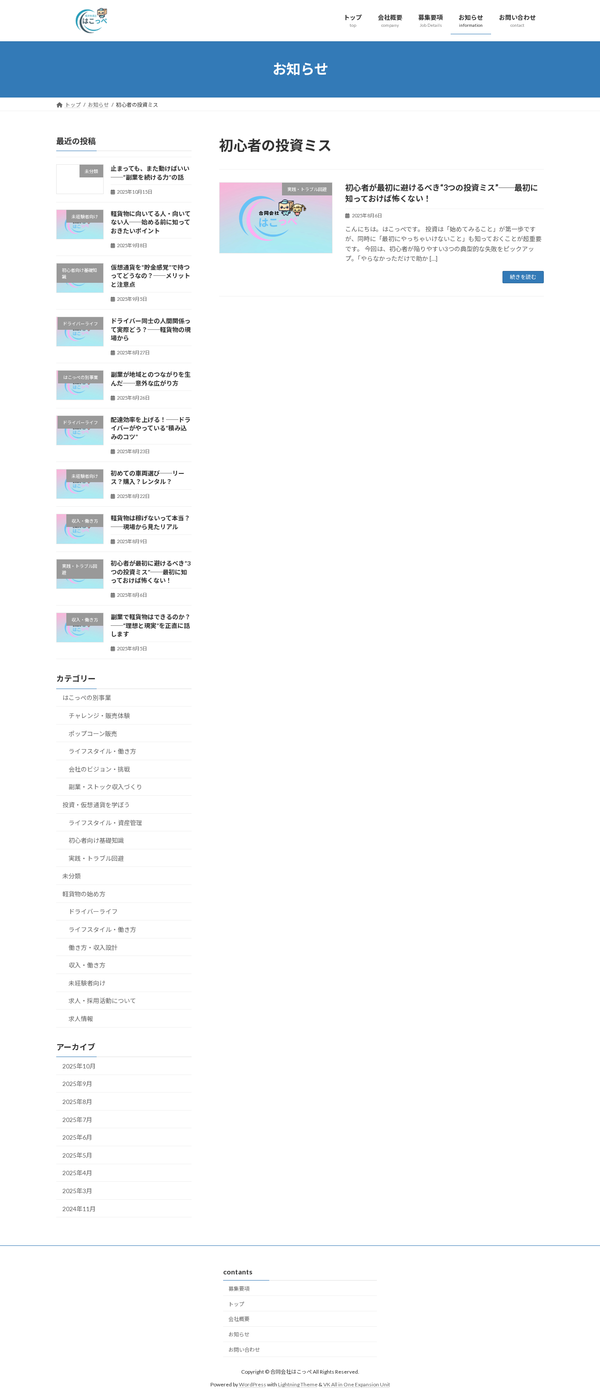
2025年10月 (79, 1065)
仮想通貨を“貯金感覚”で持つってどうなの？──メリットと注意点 (150, 275)
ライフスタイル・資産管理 (105, 822)
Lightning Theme (298, 1384)
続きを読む (523, 277)
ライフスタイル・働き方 (102, 751)
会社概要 (238, 1319)
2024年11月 (79, 1208)
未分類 (71, 876)
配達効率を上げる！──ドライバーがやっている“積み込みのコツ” (151, 427)
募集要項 (238, 1288)
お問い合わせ (244, 1349)
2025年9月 (77, 1083)
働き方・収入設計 (93, 947)
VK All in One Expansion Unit (356, 1384)
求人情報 (81, 1018)
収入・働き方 (87, 965)
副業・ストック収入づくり (105, 786)
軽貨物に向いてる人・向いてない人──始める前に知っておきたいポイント (151, 221)
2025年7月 (77, 1119)
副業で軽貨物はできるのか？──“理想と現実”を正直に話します (151, 625)
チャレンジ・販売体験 (99, 715)
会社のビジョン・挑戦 (99, 768)
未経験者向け (87, 982)
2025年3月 (77, 1190)
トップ (236, 1304)
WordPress (252, 1384)
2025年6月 (77, 1137)
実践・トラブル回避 (96, 858)
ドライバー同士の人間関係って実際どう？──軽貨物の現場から (151, 329)
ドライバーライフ (93, 911)
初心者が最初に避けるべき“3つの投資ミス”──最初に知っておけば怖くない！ (151, 571)
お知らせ (238, 1334)
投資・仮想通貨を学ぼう (96, 804)
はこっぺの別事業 (86, 697)
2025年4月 (77, 1172)
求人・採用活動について (102, 1000)
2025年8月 (77, 1101)
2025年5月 (77, 1154)
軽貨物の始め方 (83, 893)
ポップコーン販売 (93, 733)
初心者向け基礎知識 (96, 840)
